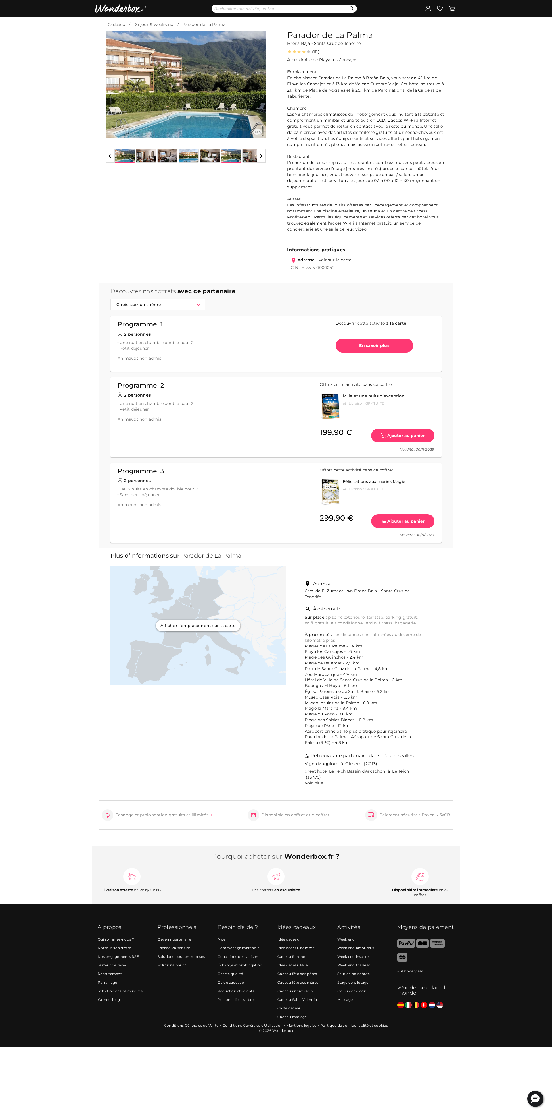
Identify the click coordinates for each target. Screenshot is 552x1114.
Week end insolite (353, 956)
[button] (114, 80)
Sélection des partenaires (120, 991)
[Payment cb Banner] (422, 946)
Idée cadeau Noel (292, 965)
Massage (345, 999)
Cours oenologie (352, 991)
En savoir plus (374, 345)
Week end (346, 939)
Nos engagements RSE (118, 956)
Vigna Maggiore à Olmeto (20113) (341, 763)
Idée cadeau (288, 939)
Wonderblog (109, 999)
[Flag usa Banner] (439, 1005)
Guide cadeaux (231, 982)
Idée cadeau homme (296, 948)
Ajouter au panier (406, 435)
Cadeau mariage (292, 1017)
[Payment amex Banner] (437, 946)
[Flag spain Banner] (400, 1005)
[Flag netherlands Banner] (432, 1005)
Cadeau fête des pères (297, 974)
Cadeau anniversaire (295, 991)
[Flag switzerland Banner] (424, 1005)
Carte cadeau (289, 1008)
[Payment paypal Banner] (406, 946)
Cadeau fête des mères (297, 982)
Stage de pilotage (352, 982)
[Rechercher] (352, 8)
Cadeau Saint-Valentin (297, 999)
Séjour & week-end (154, 24)
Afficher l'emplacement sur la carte (198, 625)
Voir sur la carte (335, 259)
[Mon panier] (451, 8)
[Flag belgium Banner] (416, 1005)
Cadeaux (116, 24)
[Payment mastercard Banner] (402, 960)
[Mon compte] (428, 8)
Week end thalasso (354, 965)
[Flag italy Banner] (408, 1005)
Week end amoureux (355, 948)
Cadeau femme (291, 956)
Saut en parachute (353, 974)
